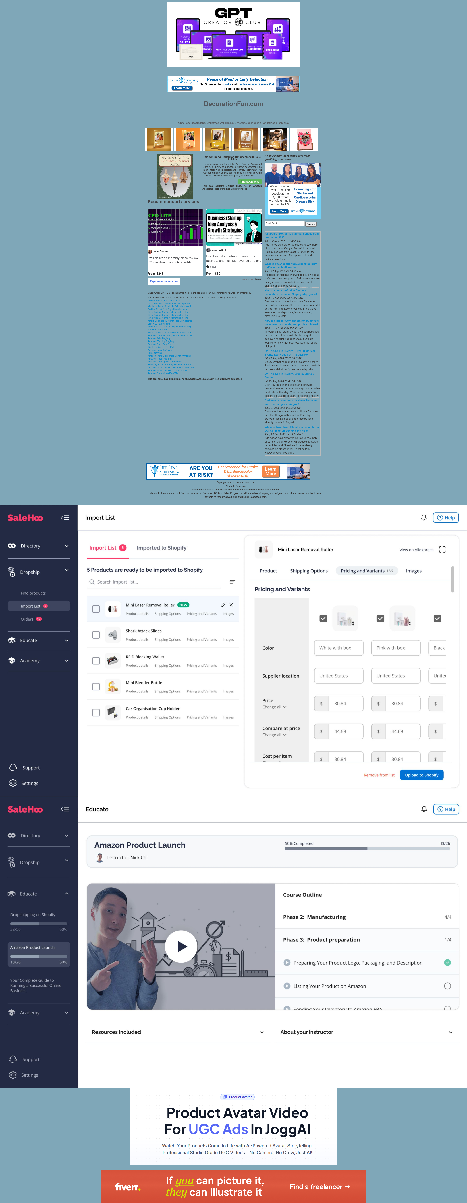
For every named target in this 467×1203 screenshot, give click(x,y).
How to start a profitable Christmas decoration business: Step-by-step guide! (291, 292)
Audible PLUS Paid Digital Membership (167, 309)
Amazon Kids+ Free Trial (160, 358)
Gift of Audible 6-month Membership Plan (168, 314)
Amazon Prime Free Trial (160, 344)
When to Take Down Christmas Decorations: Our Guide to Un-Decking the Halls (292, 428)
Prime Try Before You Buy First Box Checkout (170, 364)
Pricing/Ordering (250, 181)
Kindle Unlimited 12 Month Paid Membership (170, 320)
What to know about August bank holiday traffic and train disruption (291, 265)
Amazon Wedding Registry (161, 341)
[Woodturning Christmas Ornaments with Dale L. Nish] (175, 176)
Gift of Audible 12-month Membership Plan (169, 303)
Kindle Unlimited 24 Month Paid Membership (170, 306)
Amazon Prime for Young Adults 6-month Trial (170, 335)
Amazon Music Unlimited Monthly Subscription (171, 367)
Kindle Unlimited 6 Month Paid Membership (169, 332)
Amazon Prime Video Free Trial (163, 373)
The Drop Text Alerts (158, 329)
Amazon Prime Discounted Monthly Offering (169, 355)
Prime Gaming (155, 352)
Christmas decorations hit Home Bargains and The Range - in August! (291, 402)
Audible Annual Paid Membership (164, 300)
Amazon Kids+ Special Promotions (165, 361)
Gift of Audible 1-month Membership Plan (168, 317)
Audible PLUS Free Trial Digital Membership (170, 326)
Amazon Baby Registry (159, 338)
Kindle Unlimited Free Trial (161, 346)
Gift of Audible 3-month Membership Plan (168, 311)
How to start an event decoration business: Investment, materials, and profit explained (292, 322)
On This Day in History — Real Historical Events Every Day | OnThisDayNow (290, 352)
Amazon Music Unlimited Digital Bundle (167, 370)
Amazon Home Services (160, 349)
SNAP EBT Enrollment (159, 323)
